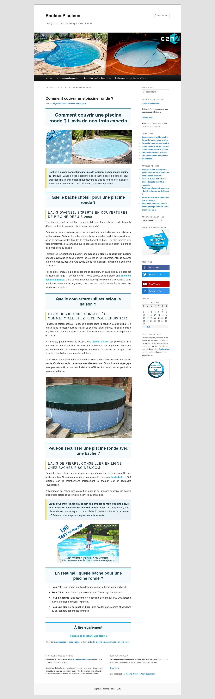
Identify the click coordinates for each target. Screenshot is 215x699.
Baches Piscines (62, 15)
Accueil (49, 78)
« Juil (147, 326)
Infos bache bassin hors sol (154, 152)
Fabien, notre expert (77, 103)
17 (144, 318)
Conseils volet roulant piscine (155, 143)
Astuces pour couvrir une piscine (88, 635)
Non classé (147, 158)
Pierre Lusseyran (148, 673)
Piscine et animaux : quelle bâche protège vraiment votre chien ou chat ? (155, 206)
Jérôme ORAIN (132, 673)
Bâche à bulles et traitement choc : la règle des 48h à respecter (154, 181)
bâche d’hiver (100, 341)
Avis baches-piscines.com (68, 78)
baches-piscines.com (81, 659)
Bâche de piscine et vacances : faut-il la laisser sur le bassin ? (155, 191)
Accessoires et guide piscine (67, 642)
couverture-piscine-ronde (118, 642)
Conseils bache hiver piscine (155, 140)
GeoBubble (116, 477)
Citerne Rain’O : (148, 117)
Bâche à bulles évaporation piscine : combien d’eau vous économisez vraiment (155, 172)
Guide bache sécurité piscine (155, 149)
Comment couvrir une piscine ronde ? (79, 98)
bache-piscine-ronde (98, 642)
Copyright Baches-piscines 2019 (107, 688)
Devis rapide (164, 349)
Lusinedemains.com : (151, 103)
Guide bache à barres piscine (155, 146)
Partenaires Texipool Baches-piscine (130, 78)
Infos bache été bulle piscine (155, 155)
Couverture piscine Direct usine (97, 78)
